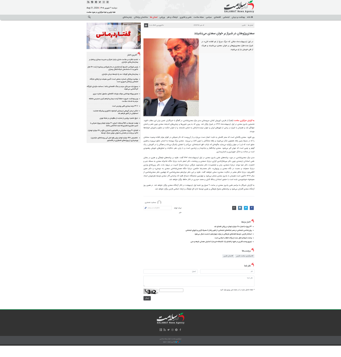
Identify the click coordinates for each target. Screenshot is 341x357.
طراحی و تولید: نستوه (169, 342)
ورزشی (162, 17)
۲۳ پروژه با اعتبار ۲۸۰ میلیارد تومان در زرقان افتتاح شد (233, 226)
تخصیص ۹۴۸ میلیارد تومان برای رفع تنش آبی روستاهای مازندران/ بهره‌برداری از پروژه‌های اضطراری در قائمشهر (114, 139)
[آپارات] (107, 2)
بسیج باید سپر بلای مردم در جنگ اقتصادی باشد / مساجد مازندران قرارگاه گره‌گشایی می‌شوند (112, 88)
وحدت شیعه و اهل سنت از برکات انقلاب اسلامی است (233, 237)
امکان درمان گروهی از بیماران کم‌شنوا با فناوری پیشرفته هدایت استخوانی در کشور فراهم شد (115, 112)
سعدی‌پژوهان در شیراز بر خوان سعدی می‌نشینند (224, 33)
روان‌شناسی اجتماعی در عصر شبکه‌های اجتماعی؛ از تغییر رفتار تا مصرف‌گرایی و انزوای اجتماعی (219, 230)
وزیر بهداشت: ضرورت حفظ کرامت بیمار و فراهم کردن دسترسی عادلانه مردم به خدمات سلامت (113, 100)
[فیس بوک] (180, 330)
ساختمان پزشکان (141, 17)
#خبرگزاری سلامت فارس (244, 256)
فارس (243, 25)
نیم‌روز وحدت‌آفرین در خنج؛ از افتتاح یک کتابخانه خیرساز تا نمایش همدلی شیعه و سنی (221, 241)
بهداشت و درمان (238, 17)
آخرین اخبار (132, 55)
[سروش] (96, 2)
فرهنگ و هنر (172, 17)
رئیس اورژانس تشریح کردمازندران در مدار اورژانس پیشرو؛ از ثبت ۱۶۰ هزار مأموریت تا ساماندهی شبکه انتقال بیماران (113, 68)
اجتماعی (226, 17)
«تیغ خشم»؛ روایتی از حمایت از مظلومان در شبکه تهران (119, 118)
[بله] (92, 2)
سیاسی (209, 17)
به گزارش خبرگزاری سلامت (244, 120)
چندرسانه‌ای (127, 17)
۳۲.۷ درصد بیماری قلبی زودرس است (125, 106)
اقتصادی (217, 17)
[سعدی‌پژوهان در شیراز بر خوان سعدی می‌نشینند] (171, 77)
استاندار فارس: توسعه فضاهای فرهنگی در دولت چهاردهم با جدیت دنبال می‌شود (223, 234)
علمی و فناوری (185, 17)
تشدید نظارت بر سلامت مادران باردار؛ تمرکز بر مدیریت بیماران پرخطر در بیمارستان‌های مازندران (113, 61)
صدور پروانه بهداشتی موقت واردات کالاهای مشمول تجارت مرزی (115, 93)
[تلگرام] (176, 330)
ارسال (147, 298)
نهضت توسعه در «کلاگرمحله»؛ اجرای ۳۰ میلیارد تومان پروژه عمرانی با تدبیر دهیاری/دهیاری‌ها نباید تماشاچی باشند (114, 124)
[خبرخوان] (88, 2)
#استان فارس (228, 256)
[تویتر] (99, 2)
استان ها (153, 17)
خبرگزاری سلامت (233, 6)
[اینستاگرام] (103, 2)
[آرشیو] (160, 330)
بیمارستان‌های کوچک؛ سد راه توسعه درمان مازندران (120, 74)
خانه (249, 17)
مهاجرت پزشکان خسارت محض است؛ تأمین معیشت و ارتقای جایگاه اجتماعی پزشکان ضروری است (114, 80)
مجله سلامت (199, 17)
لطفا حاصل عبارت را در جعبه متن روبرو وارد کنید (237, 290)
